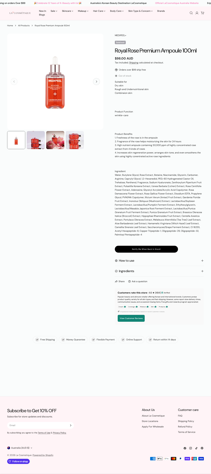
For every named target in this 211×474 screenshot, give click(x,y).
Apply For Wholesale (153, 426)
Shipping (133, 62)
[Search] (191, 13)
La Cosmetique (24, 455)
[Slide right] (96, 81)
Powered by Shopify (43, 455)
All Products (24, 25)
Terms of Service (186, 432)
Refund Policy (185, 426)
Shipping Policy (186, 421)
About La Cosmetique (153, 415)
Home (10, 25)
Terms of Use (44, 432)
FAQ (180, 415)
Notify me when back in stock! (146, 249)
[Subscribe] (71, 425)
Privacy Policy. (59, 432)
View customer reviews (131, 318)
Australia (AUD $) (20, 447)
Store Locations (150, 421)
